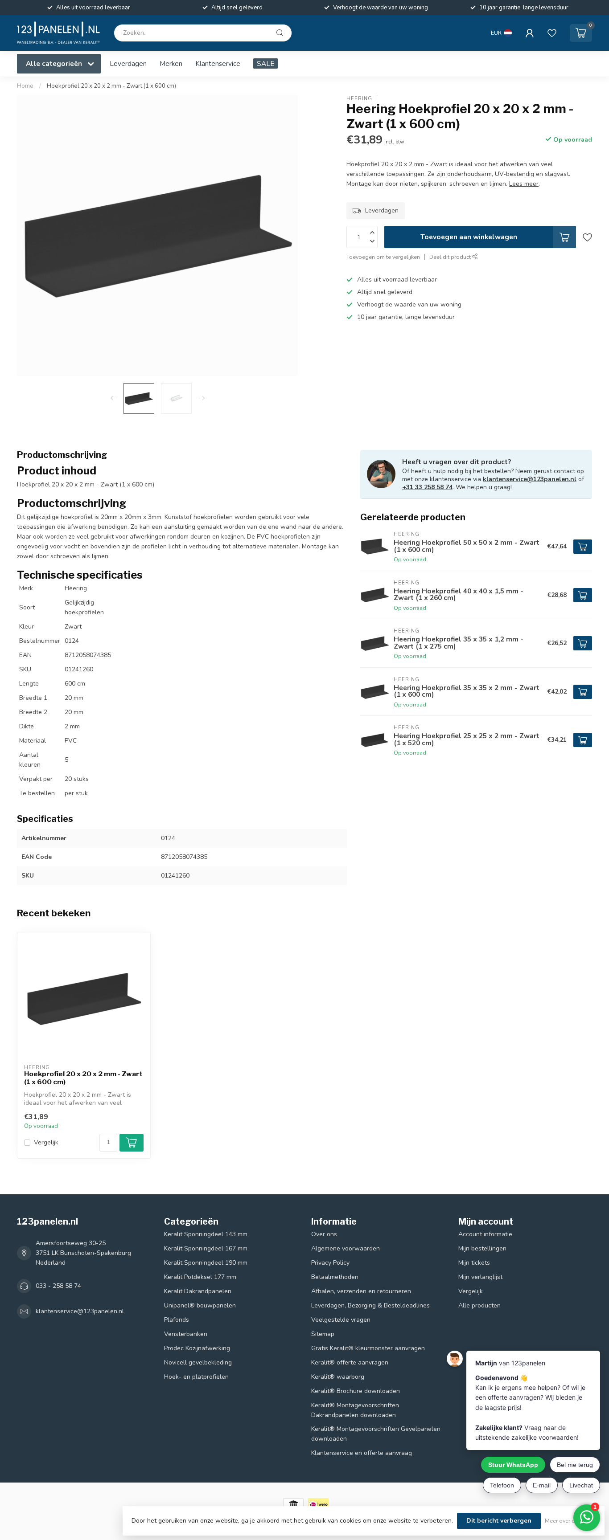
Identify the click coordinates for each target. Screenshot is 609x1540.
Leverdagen (128, 63)
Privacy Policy (330, 1262)
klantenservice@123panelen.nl (529, 479)
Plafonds (176, 1319)
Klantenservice (217, 63)
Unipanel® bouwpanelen (200, 1305)
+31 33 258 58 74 (427, 487)
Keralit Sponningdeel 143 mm (205, 1234)
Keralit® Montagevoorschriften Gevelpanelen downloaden (375, 1434)
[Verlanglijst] (551, 33)
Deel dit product (450, 257)
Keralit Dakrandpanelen (197, 1291)
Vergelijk (46, 1142)
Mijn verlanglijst (480, 1277)
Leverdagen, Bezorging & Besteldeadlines (370, 1305)
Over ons (324, 1234)
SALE (265, 63)
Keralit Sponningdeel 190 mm (205, 1262)
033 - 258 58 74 (58, 1286)
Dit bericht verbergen (498, 1520)
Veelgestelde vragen (340, 1319)
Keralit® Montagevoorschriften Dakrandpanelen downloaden (355, 1410)
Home (25, 86)
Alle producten (479, 1305)
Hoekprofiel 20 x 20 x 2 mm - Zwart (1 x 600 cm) (111, 86)
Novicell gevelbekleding (198, 1362)
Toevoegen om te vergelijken (383, 257)
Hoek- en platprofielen (196, 1377)
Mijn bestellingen (482, 1248)
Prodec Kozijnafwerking (197, 1348)
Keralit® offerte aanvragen (349, 1362)
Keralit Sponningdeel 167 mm (205, 1248)
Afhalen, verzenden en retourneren (361, 1291)
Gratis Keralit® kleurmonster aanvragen (368, 1348)
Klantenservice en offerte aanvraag (361, 1453)
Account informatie (485, 1234)
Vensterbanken (185, 1334)
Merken (171, 63)
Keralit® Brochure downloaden (355, 1391)
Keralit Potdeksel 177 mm (200, 1277)
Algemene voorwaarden (345, 1248)
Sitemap (322, 1334)
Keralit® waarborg (337, 1377)
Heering (359, 98)
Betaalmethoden (334, 1277)
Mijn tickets (474, 1262)
